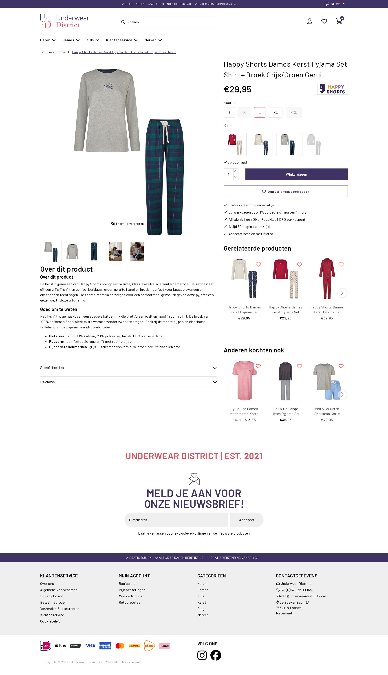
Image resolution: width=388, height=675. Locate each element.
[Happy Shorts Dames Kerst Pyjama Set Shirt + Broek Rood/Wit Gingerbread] (285, 278)
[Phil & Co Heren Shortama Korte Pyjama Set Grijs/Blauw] (327, 380)
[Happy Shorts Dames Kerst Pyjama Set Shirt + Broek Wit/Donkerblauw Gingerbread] (244, 278)
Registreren (128, 583)
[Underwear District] (65, 20)
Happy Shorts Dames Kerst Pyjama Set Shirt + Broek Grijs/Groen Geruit (124, 52)
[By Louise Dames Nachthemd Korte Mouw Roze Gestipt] (244, 380)
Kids (201, 596)
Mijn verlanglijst (131, 596)
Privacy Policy (51, 596)
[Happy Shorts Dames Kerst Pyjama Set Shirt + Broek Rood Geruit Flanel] (327, 278)
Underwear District (295, 583)
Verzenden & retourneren (59, 608)
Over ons (47, 583)
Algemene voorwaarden (59, 590)
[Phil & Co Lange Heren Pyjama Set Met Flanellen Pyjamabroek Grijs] (285, 380)
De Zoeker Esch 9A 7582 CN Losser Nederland (293, 607)
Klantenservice (52, 615)
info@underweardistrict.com (303, 596)
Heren (202, 583)
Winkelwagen (296, 174)
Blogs (201, 608)
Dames (202, 590)
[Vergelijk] (328, 4)
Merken (203, 615)
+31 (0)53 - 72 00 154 (296, 590)
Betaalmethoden (53, 602)
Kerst (201, 602)
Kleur (228, 125)
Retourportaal (130, 602)
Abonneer (246, 520)
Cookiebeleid (50, 621)
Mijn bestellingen (132, 590)
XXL (294, 112)
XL (275, 112)
